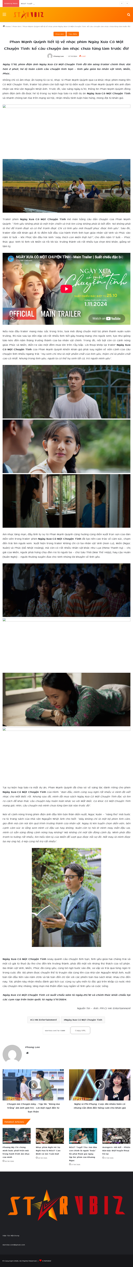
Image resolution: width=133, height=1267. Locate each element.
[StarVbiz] (28, 15)
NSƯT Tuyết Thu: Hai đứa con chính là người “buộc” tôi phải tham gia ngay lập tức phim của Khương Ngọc (69, 3)
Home (8, 26)
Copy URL (80, 1030)
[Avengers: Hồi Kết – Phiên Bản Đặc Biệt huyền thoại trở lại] (116, 1136)
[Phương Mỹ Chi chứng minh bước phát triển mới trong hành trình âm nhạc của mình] (17, 1136)
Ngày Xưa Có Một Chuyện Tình (83, 1019)
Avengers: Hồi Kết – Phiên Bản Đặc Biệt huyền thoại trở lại (116, 1150)
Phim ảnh (16, 26)
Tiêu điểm (72, 34)
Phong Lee (59, 56)
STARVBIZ (46, 1260)
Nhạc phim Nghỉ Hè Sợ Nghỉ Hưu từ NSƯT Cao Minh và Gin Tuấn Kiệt (48, 1150)
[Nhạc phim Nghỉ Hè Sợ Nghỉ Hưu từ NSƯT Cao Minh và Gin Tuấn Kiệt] (50, 1136)
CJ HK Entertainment (44, 1019)
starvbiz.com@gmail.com (14, 1244)
